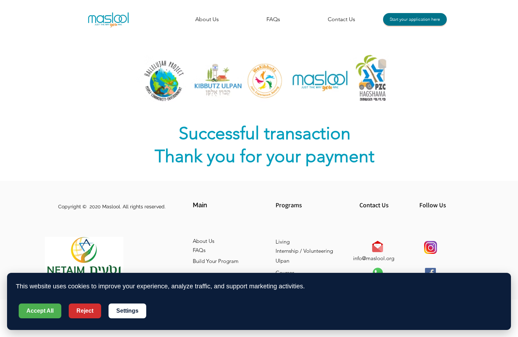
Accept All (40, 311)
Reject (84, 311)
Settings (127, 311)
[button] (218, 205)
